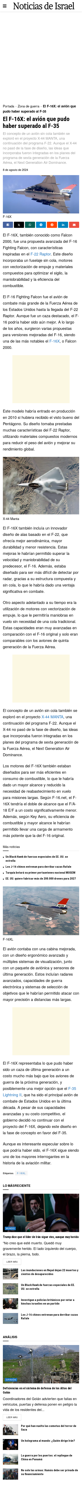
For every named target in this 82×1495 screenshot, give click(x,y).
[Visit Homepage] (43, 6)
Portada (8, 106)
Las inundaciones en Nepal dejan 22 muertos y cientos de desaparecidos (49, 1272)
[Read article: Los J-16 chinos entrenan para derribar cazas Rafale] (10, 1318)
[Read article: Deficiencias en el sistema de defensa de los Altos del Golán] (41, 1364)
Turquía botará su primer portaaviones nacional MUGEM (40, 872)
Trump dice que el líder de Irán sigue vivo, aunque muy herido (41, 1237)
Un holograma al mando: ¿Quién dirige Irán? (48, 1440)
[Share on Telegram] (41, 225)
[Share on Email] (74, 225)
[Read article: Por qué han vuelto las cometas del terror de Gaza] (10, 1429)
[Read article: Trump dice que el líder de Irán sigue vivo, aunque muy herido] (41, 1213)
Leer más (13, 1261)
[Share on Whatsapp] (30, 225)
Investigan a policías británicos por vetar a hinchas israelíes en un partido (47, 1302)
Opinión (11, 1379)
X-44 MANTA (52, 716)
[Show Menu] (4, 6)
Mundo (10, 1228)
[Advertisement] (41, 56)
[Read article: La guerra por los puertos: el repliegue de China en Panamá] (10, 1459)
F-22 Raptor (41, 254)
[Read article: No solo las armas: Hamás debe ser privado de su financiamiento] (10, 1474)
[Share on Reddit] (52, 225)
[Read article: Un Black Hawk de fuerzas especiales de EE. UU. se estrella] (10, 1288)
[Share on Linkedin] (63, 225)
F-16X (54, 341)
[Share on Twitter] (19, 225)
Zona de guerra (28, 106)
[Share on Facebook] (8, 225)
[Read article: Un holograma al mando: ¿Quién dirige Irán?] (10, 1444)
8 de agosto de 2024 (15, 170)
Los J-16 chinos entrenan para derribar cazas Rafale (38, 866)
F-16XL (21, 1173)
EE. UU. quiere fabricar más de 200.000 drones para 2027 (41, 878)
